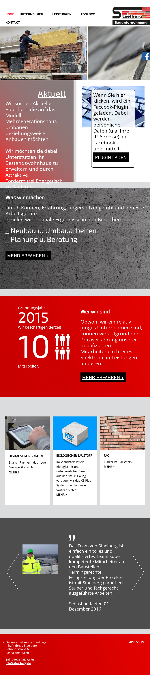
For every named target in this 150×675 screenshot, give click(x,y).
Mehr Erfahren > (28, 255)
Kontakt (12, 22)
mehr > (14, 472)
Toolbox (88, 14)
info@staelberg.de (18, 663)
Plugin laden (111, 157)
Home (9, 14)
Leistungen (62, 14)
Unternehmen (31, 14)
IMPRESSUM (136, 642)
